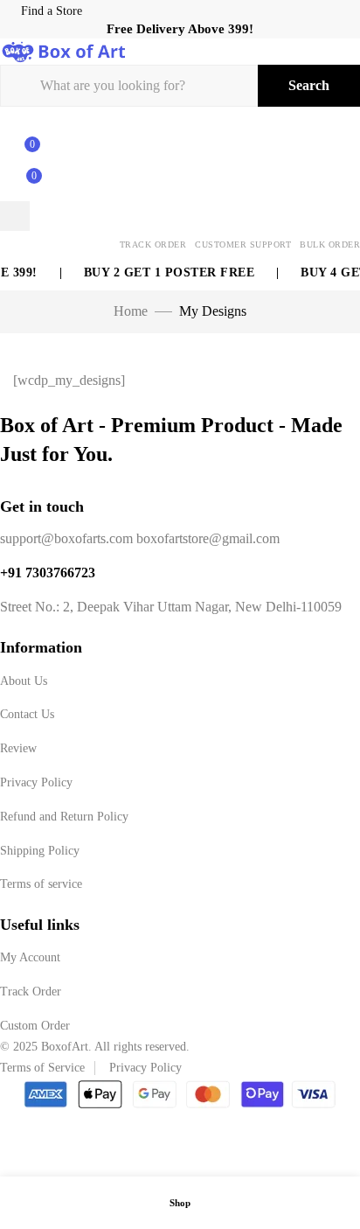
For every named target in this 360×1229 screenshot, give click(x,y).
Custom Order (35, 1025)
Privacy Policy (36, 782)
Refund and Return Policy (64, 816)
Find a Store (51, 10)
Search (308, 85)
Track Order (153, 244)
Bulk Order (330, 244)
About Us (23, 681)
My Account (30, 957)
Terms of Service (42, 1067)
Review (18, 748)
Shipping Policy (40, 850)
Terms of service (41, 883)
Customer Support (243, 244)
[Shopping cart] (24, 185)
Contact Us (27, 714)
